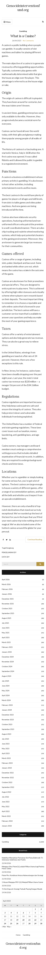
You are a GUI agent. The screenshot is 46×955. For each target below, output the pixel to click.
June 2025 (5, 628)
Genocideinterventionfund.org (23, 8)
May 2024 (5, 691)
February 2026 (7, 589)
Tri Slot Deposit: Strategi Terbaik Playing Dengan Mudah (22, 889)
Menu (8, 22)
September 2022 (8, 787)
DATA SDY (5, 557)
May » (9, 927)
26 (17, 924)
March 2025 (6, 642)
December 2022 (8, 773)
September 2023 (8, 729)
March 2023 (6, 758)
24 (5, 924)
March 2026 (6, 584)
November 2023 (8, 720)
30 (41, 924)
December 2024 (8, 657)
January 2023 (7, 768)
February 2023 (7, 763)
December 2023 (8, 715)
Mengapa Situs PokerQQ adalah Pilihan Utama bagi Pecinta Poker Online (23, 868)
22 (35, 920)
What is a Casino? (23, 36)
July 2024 (5, 681)
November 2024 (8, 662)
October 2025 (7, 609)
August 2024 (6, 676)
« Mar (4, 927)
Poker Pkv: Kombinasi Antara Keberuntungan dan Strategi (22, 875)
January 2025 (7, 652)
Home (18, 935)
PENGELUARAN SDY (9, 552)
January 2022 (7, 826)
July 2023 (5, 739)
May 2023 (5, 749)
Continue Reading (34, 539)
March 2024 (6, 700)
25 (11, 924)
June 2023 (5, 744)
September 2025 (8, 613)
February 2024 (7, 705)
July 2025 (5, 623)
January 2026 (7, 594)
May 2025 (5, 633)
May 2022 (5, 807)
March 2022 (6, 816)
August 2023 (6, 734)
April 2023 (6, 753)
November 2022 (8, 778)
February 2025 (7, 647)
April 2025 (6, 637)
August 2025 (6, 618)
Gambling (23, 31)
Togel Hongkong (8, 548)
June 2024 (5, 686)
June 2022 (5, 802)
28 (29, 924)
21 (29, 920)
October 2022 (7, 782)
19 (17, 920)
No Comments (28, 41)
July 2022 (5, 797)
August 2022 (6, 792)
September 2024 (8, 671)
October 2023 (7, 724)
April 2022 (6, 811)
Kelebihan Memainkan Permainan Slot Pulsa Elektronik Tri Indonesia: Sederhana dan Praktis (22, 859)
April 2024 (6, 695)
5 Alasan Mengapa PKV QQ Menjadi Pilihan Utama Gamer (22, 882)
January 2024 (7, 710)
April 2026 (6, 580)
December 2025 (8, 599)
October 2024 (7, 666)
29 (35, 924)
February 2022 (7, 821)
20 (23, 920)
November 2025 (8, 604)
